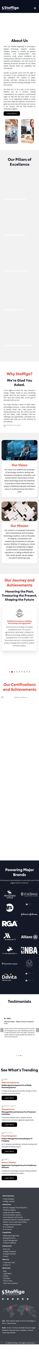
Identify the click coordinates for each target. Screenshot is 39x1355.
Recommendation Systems (12, 1215)
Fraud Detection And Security (13, 1217)
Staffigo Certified (8, 1201)
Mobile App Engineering (11, 1236)
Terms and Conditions (10, 1283)
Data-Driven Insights (15, 235)
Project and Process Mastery (18, 345)
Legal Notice (7, 1274)
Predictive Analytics (9, 1210)
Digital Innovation (14, 310)
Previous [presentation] (2, 1030)
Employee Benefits (9, 1254)
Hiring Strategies (8, 1199)
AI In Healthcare (8, 1227)
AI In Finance (7, 1229)
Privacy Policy (7, 1281)
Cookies (6, 1276)
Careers (5, 1256)
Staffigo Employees (9, 1251)
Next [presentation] (37, 1030)
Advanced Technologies (16, 271)
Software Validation (9, 1243)
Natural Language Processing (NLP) (15, 1208)
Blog (4, 1271)
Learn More (11, 113)
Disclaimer (6, 1278)
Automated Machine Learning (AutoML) (16, 1220)
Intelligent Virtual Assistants (12, 1225)
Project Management (10, 1240)
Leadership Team (9, 1262)
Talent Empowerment (15, 199)
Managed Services (9, 1238)
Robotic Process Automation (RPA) (15, 1222)
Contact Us (7, 1265)
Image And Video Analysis (11, 1212)
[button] (9, 673)
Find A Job (6, 1249)
